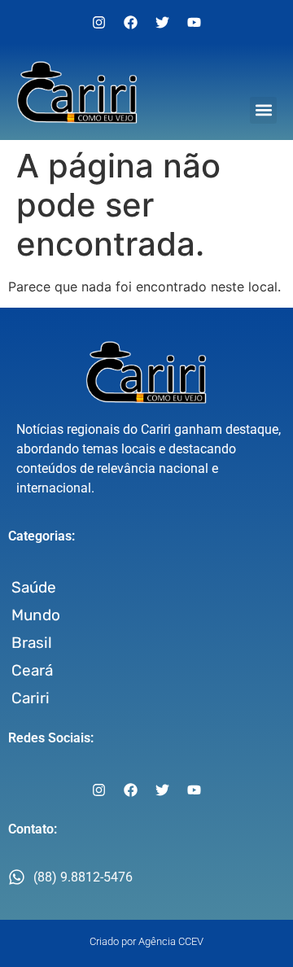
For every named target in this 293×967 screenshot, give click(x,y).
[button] (263, 110)
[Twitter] (163, 22)
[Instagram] (99, 22)
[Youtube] (194, 22)
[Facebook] (131, 22)
